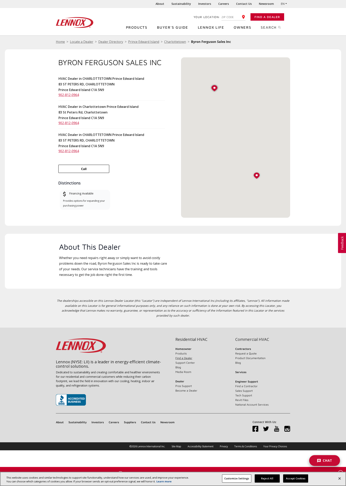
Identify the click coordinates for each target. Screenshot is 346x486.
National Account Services (252, 404)
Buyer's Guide (172, 27)
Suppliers (130, 422)
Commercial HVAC (252, 339)
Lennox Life (211, 27)
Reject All (267, 478)
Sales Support (244, 390)
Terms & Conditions (245, 446)
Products (136, 27)
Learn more (164, 481)
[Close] (339, 478)
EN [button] (283, 4)
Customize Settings (236, 478)
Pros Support (183, 386)
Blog (178, 367)
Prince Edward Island (143, 41)
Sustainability (181, 4)
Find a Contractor (246, 386)
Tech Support (243, 395)
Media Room (183, 372)
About (160, 4)
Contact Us (244, 4)
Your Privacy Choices (275, 446)
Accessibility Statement (200, 446)
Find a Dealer (267, 17)
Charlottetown (175, 41)
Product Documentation (250, 358)
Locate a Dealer (81, 41)
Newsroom (266, 4)
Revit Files (241, 400)
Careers (223, 4)
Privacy (224, 446)
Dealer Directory (110, 41)
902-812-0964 (68, 95)
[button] (257, 176)
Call (83, 169)
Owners (242, 27)
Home (60, 41)
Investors (204, 4)
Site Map (176, 446)
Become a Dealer (186, 390)
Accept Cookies (296, 478)
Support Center (185, 362)
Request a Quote (246, 353)
